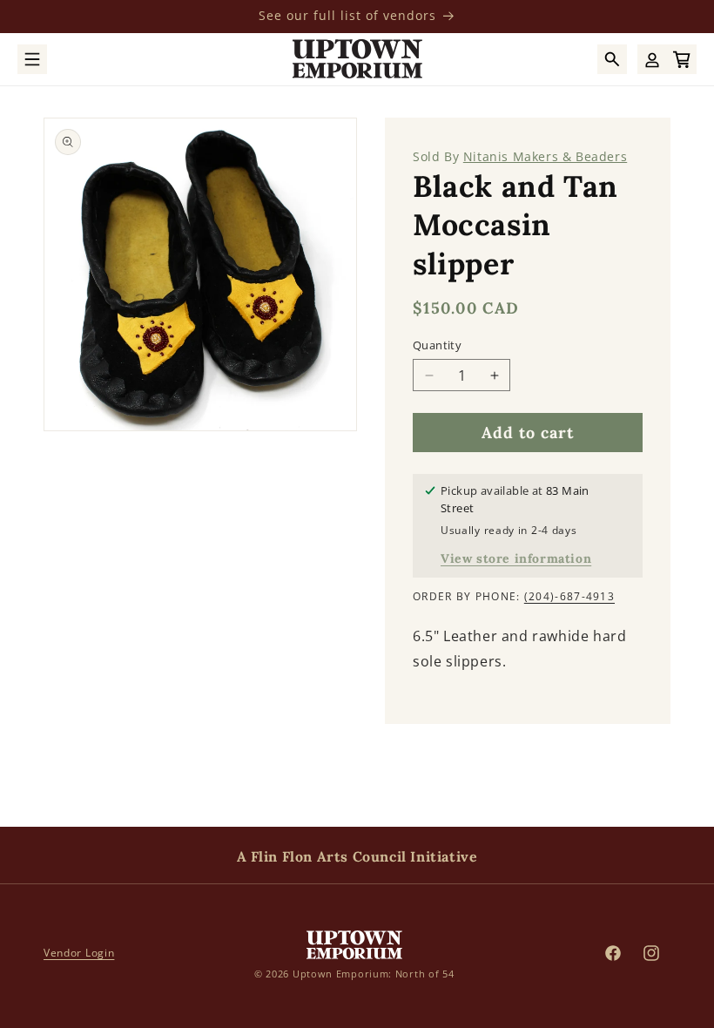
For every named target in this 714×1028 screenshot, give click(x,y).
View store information (516, 558)
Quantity (437, 345)
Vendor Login (79, 952)
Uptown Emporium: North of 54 (374, 973)
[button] (32, 59)
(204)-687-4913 (569, 596)
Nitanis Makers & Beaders (545, 156)
